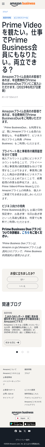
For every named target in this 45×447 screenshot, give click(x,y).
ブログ (27, 373)
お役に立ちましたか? (22, 273)
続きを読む (11, 342)
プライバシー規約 (23, 440)
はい (22, 279)
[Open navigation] (3, 3)
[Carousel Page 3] (28, 352)
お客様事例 (7, 377)
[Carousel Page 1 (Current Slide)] (17, 352)
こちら (26, 232)
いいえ (23, 286)
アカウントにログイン (33, 398)
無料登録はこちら (31, 394)
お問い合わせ (8, 394)
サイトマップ (8, 398)
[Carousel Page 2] (22, 352)
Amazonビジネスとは (11, 373)
